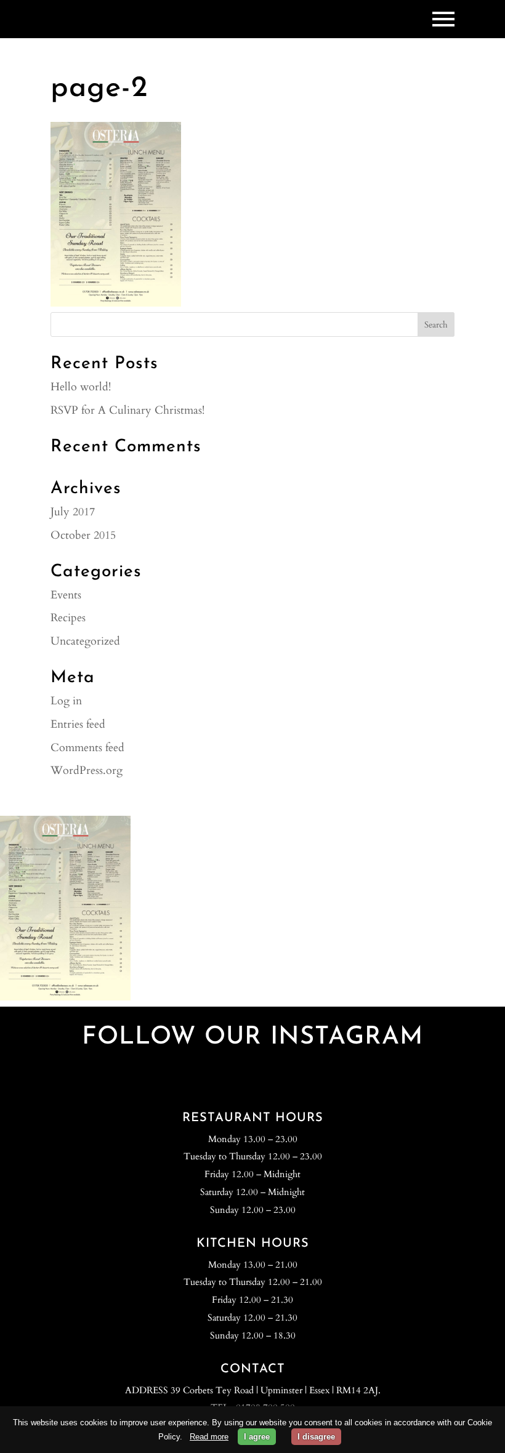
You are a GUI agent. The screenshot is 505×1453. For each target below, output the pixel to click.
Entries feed (77, 724)
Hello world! (80, 387)
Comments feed (87, 747)
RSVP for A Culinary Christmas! (127, 410)
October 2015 (83, 535)
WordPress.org (86, 770)
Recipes (68, 618)
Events (65, 595)
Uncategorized (85, 641)
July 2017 (72, 512)
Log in (66, 701)
